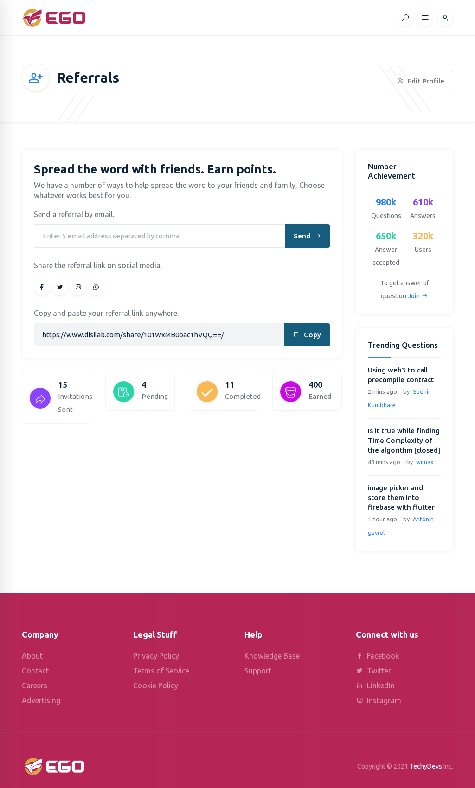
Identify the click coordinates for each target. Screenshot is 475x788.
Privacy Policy (156, 656)
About (32, 656)
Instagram (383, 700)
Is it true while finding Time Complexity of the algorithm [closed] (404, 440)
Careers (34, 685)
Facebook (382, 656)
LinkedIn (380, 685)
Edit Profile (424, 81)
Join (414, 296)
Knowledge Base (272, 656)
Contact (35, 670)
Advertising (41, 700)
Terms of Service (161, 670)
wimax (425, 462)
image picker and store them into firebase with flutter (401, 497)
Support (257, 670)
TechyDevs (426, 766)
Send (303, 236)
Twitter (378, 670)
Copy (311, 335)
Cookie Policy (155, 685)
